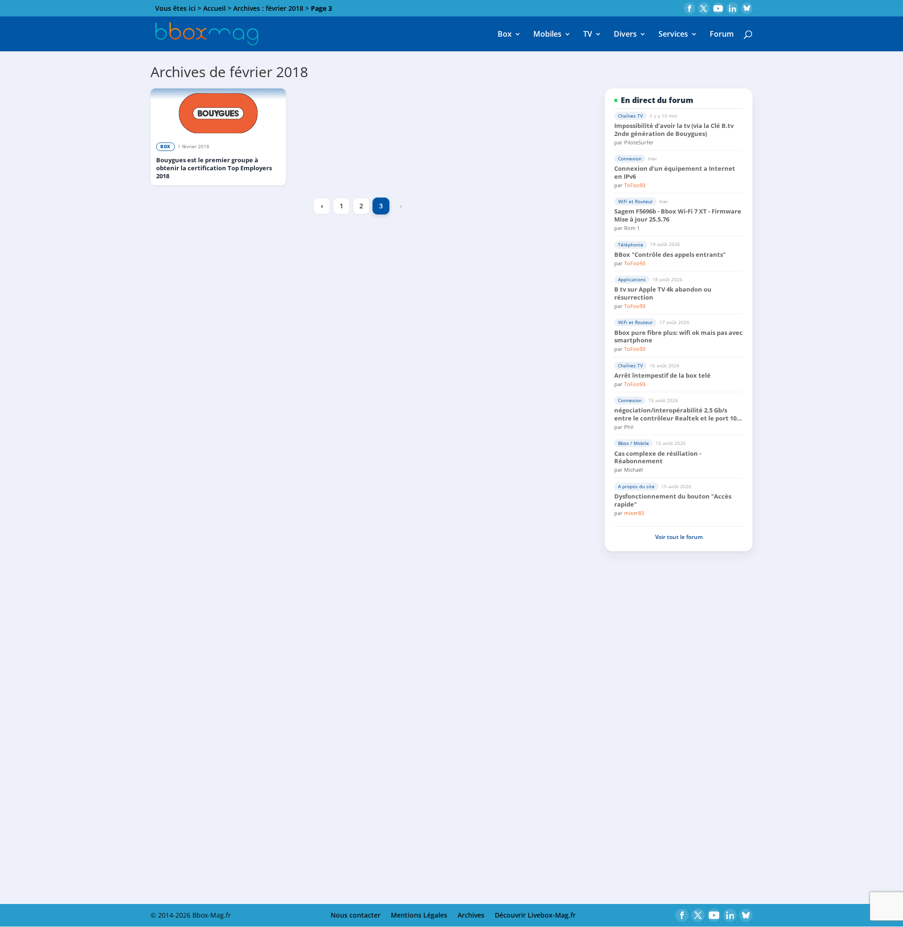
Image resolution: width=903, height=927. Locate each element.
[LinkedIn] (732, 8)
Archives (471, 915)
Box (505, 35)
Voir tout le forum (679, 537)
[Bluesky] (747, 8)
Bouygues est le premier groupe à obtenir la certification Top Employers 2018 (214, 168)
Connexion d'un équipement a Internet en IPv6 (674, 173)
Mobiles (547, 35)
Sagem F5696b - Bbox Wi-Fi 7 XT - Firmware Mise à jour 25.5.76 (677, 215)
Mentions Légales (419, 915)
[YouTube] (718, 8)
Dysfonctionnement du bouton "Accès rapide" (672, 500)
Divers (625, 35)
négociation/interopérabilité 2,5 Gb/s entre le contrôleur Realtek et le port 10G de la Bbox (677, 414)
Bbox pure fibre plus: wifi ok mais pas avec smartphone (678, 337)
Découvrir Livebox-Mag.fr (535, 915)
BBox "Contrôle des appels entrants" (670, 255)
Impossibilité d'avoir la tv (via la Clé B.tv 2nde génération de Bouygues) (674, 130)
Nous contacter (355, 915)
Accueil (214, 8)
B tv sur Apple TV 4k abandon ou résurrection (663, 293)
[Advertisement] (678, 634)
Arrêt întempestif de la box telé (662, 376)
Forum (722, 35)
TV (587, 35)
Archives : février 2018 (268, 8)
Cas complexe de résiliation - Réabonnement (657, 458)
